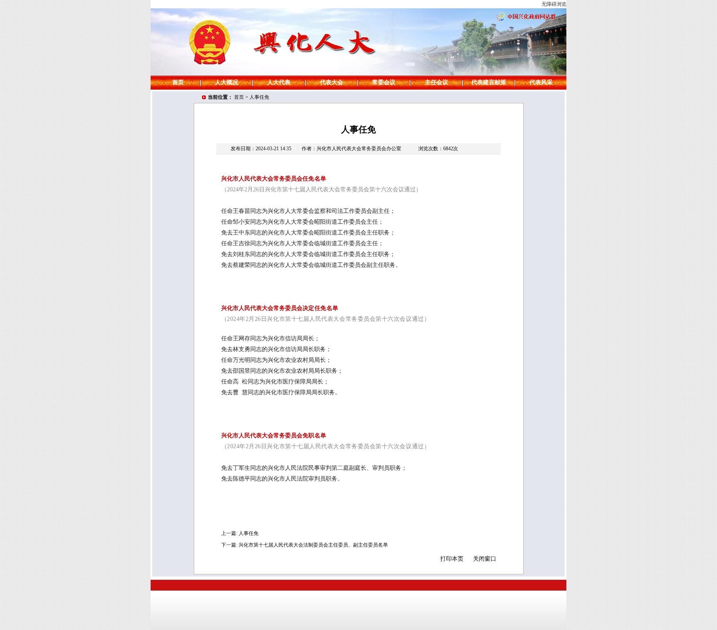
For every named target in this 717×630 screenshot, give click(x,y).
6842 (448, 148)
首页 (178, 82)
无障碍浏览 (553, 4)
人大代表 (278, 82)
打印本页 (451, 559)
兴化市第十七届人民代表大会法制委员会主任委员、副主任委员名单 (313, 545)
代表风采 (541, 82)
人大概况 (226, 82)
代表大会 (331, 82)
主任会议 (436, 82)
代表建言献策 (488, 82)
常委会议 (383, 82)
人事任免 (259, 97)
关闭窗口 (484, 559)
